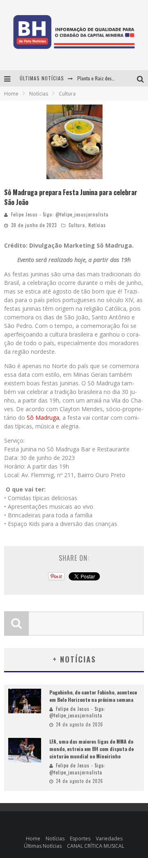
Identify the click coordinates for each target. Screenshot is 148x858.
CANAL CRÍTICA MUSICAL (95, 845)
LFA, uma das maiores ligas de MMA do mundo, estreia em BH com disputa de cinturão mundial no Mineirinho (91, 749)
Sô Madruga (43, 417)
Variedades (109, 838)
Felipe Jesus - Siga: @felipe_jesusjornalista (60, 214)
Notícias (97, 225)
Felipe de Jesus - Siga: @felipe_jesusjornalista (77, 712)
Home (11, 93)
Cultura (77, 225)
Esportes (80, 838)
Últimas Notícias (43, 845)
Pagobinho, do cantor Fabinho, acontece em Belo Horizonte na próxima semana (93, 696)
